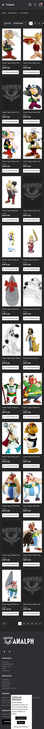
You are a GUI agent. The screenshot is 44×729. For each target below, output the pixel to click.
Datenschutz (6, 666)
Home (4, 13)
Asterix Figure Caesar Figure (32, 210)
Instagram (9, 651)
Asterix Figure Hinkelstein (10, 309)
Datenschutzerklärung (21, 727)
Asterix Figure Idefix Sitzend (11, 358)
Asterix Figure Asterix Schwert (11, 112)
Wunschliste (6, 684)
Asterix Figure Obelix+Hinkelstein (11, 604)
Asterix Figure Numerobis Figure (32, 456)
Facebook (4, 651)
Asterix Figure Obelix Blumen (32, 506)
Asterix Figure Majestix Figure (32, 407)
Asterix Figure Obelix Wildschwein (32, 555)
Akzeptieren (21, 718)
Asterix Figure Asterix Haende (11, 63)
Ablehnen (21, 722)
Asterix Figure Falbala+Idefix (11, 260)
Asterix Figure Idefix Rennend (32, 309)
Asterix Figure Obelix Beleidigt (11, 506)
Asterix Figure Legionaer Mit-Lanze (11, 407)
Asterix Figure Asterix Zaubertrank (11, 161)
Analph (10, 700)
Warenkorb (6, 682)
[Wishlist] (35, 5)
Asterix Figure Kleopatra (31, 358)
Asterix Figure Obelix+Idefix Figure (32, 604)
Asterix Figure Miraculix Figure (11, 456)
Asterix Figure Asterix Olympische (32, 63)
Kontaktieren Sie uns (9, 688)
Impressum (6, 670)
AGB (4, 668)
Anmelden (5, 680)
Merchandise (13, 13)
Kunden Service (7, 664)
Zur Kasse (6, 686)
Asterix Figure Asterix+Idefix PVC (32, 161)
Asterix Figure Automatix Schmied (11, 210)
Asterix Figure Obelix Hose (11, 555)
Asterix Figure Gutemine (31, 260)
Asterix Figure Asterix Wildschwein (32, 112)
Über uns (5, 662)
